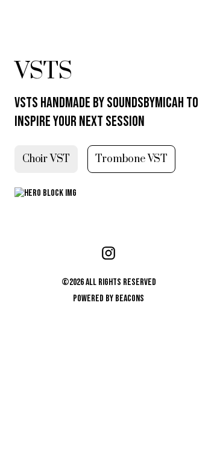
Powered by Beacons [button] (108, 298)
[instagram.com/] (108, 254)
